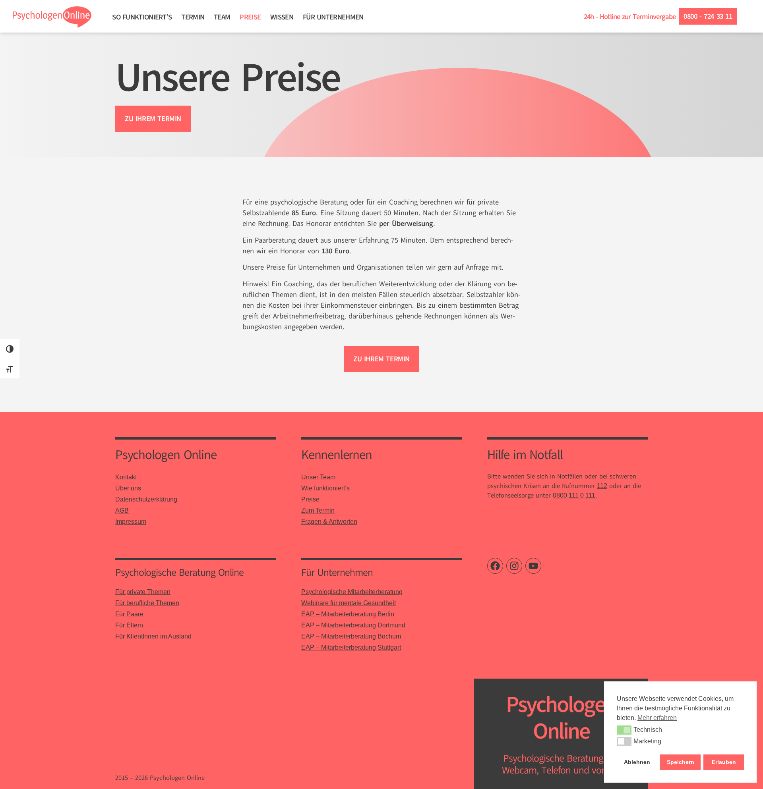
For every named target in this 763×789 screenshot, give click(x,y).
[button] (624, 729)
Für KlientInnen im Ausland (153, 636)
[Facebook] (495, 566)
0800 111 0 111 (574, 495)
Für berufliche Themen (147, 603)
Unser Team (318, 477)
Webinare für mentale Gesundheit (348, 603)
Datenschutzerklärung (146, 499)
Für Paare (129, 614)
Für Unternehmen (333, 17)
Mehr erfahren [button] (657, 717)
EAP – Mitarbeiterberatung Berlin (347, 614)
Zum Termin (318, 510)
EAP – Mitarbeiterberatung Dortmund (353, 625)
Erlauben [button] (724, 762)
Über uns (128, 488)
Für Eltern (129, 625)
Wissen (281, 17)
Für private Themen (142, 591)
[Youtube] (533, 566)
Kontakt (126, 477)
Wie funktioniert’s (325, 488)
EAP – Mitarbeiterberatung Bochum (351, 636)
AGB (122, 510)
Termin (192, 17)
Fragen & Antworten (329, 521)
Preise (250, 17)
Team (222, 17)
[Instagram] (514, 566)
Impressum (130, 521)
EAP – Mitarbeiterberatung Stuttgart (351, 647)
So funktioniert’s (142, 17)
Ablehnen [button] (637, 762)
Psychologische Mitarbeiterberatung (352, 591)
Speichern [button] (680, 762)
